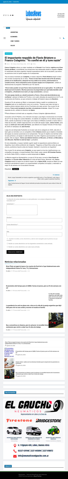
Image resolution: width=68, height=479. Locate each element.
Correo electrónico (12, 224)
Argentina (14, 32)
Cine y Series (15, 41)
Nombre (9, 217)
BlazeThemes (37, 476)
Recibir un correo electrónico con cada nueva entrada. (24, 247)
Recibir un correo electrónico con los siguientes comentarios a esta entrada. (31, 243)
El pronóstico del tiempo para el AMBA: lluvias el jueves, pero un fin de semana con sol (37, 352)
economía (14, 36)
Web (8, 231)
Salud (13, 45)
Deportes (15, 169)
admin (8, 64)
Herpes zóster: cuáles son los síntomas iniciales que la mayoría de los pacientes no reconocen (37, 362)
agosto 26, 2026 (11, 345)
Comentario (10, 204)
